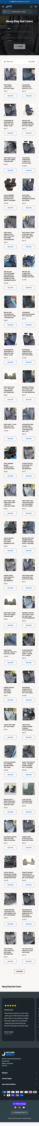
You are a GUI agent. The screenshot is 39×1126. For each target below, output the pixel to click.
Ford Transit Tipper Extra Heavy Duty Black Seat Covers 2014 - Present (28, 235)
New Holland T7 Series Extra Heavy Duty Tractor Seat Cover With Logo (9, 802)
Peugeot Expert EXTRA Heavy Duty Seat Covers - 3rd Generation (9, 578)
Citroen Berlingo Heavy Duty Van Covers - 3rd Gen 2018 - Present (27, 652)
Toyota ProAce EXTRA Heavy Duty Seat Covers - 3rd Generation (9, 951)
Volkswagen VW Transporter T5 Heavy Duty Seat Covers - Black (9, 352)
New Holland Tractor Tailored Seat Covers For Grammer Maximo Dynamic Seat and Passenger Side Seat (10, 276)
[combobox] (24, 11)
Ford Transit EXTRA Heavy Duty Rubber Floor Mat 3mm (10, 159)
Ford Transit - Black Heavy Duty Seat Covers (9, 86)
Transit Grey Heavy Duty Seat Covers (10, 725)
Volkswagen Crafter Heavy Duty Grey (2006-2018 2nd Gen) (10, 838)
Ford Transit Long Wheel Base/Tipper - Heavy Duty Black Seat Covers (9, 503)
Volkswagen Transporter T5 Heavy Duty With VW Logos (26, 160)
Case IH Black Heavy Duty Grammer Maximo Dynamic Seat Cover (10, 764)
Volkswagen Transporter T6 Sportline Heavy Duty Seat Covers (27, 352)
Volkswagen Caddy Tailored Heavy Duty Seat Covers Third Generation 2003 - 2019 (27, 428)
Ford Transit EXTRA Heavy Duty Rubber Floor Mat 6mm (10, 614)
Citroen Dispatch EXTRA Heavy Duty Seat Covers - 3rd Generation (27, 466)
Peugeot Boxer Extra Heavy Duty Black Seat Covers (27, 838)
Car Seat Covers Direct (17, 1118)
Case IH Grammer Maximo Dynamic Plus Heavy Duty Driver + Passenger (9, 198)
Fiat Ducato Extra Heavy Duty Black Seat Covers (27, 950)
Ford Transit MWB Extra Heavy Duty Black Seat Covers (27, 577)
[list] (19, 1019)
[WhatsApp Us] (31, 6)
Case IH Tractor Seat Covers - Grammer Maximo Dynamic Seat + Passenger (28, 764)
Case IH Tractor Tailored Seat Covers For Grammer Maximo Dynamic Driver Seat (10, 875)
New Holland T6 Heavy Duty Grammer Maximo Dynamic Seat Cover (28, 274)
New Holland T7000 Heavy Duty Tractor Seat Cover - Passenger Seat (10, 315)
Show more (19, 971)
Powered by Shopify (26, 1118)
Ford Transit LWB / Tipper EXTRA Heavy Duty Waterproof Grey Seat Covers (28, 503)
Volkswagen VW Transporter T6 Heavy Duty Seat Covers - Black (9, 123)
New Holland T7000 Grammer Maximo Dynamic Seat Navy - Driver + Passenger (28, 540)
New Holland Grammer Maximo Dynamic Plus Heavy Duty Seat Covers (28, 123)
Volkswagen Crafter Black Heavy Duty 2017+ (27, 86)
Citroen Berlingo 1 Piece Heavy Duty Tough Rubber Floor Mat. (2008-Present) (10, 912)
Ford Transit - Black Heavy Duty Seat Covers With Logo (10, 426)
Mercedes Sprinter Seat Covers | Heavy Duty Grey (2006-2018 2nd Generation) (28, 615)
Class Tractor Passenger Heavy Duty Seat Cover (27, 801)
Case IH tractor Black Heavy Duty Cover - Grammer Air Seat (9, 540)
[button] (3, 6)
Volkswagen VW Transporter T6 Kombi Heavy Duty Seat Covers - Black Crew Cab (27, 913)
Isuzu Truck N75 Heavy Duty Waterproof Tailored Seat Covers (28, 198)
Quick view (10, 95)
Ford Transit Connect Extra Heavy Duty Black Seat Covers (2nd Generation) (9, 236)
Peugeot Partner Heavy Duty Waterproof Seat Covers (9, 690)
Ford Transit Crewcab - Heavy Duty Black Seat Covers (10, 651)
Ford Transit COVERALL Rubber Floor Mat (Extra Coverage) (27, 727)
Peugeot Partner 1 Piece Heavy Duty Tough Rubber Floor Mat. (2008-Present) (28, 875)
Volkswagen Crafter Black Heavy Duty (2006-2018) (28, 314)
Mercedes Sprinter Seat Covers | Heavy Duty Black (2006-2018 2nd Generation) (28, 389)
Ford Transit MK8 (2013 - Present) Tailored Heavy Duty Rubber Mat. (9, 389)
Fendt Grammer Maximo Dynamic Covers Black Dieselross (9, 466)
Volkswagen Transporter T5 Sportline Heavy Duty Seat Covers (27, 690)
